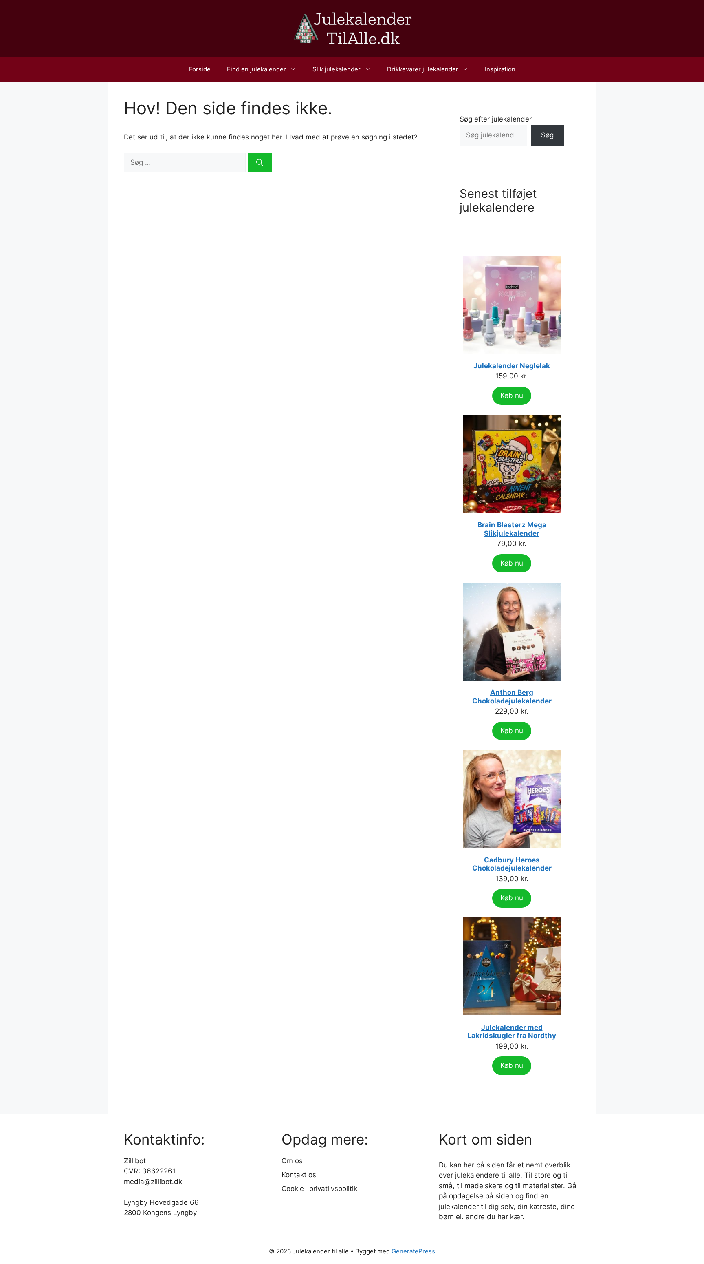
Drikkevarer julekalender (422, 69)
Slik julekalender (336, 69)
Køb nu (511, 395)
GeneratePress (413, 1251)
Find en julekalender (256, 69)
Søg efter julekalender (496, 119)
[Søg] (260, 162)
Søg (547, 135)
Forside (200, 69)
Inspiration (500, 69)
